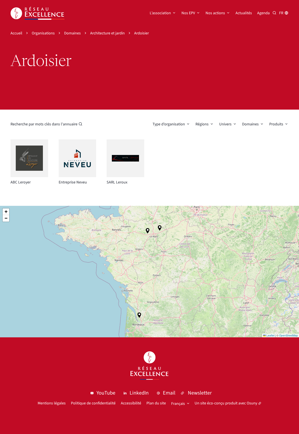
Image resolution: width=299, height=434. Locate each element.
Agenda (263, 13)
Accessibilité (131, 403)
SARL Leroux (117, 182)
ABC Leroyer (21, 182)
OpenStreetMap (288, 335)
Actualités (244, 13)
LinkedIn (139, 392)
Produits (276, 124)
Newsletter (200, 392)
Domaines (250, 124)
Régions (202, 124)
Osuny (252, 403)
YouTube (106, 392)
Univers (225, 124)
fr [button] (281, 13)
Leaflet (270, 335)
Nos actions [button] (215, 13)
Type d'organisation (169, 124)
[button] (139, 315)
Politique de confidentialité (93, 403)
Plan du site (156, 403)
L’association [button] (160, 13)
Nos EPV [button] (188, 13)
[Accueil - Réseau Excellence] (38, 13)
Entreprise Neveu (73, 182)
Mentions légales (52, 403)
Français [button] (178, 403)
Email (169, 392)
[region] (149, 271)
